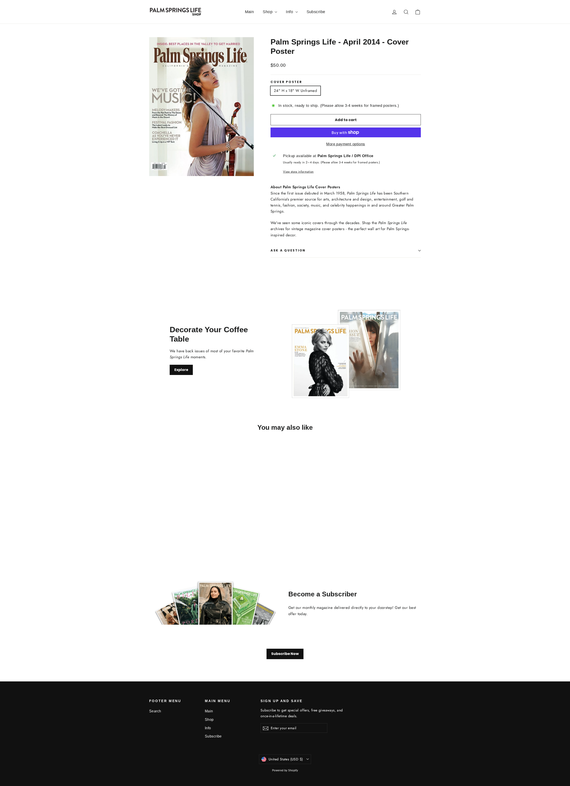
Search (155, 711)
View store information (298, 171)
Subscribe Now (285, 653)
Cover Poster (286, 82)
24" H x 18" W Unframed (295, 90)
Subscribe (316, 12)
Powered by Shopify (285, 770)
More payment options (345, 144)
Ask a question (288, 250)
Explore (181, 369)
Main (249, 12)
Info (290, 12)
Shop (268, 12)
